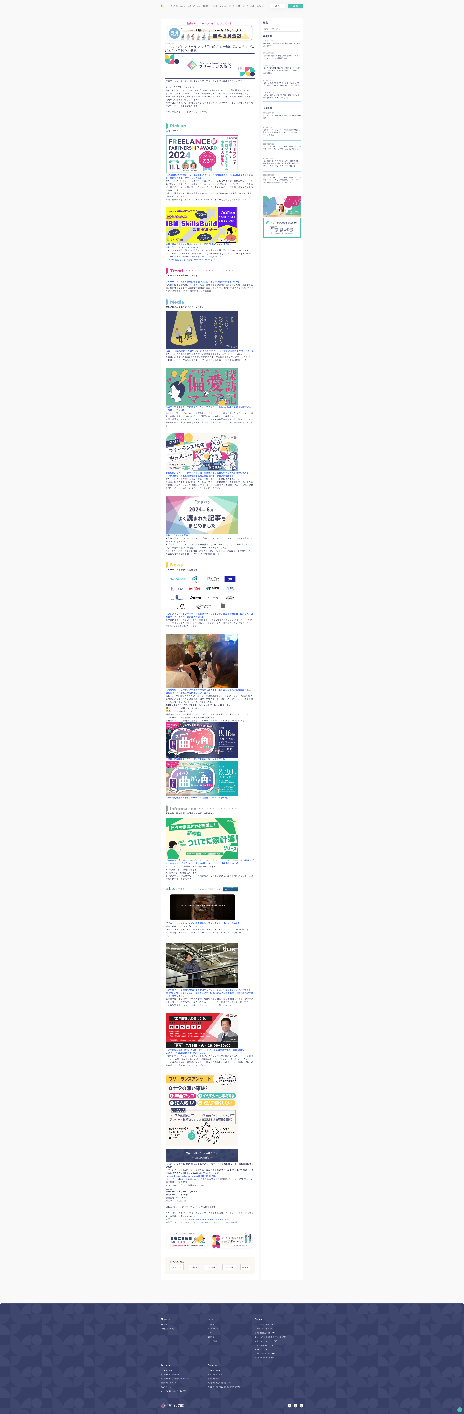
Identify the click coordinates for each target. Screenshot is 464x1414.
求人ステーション (167, 1387)
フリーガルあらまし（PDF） (265, 1345)
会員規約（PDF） (261, 1349)
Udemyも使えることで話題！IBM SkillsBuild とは (190, 260)
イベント (211, 1333)
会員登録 (295, 6)
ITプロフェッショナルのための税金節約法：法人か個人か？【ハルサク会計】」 (204, 923)
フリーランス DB (234, 6)
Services (165, 1365)
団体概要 (206, 6)
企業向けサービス (194, 6)
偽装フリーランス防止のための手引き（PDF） (224, 1387)
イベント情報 (210, 1267)
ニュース (223, 6)
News (211, 1319)
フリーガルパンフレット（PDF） (267, 1341)
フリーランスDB (166, 1370)
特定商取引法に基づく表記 (264, 1357)
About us (165, 1319)
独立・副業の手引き (215, 1375)
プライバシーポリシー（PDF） (266, 1353)
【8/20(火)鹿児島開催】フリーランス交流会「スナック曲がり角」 (197, 798)
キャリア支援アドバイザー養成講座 (173, 1391)
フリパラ (214, 6)
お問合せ (260, 6)
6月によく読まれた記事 (177, 535)
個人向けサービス (177, 6)
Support (259, 1319)
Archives (212, 1365)
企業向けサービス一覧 (168, 1383)
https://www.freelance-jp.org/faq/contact (209, 1219)
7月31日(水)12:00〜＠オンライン (182, 247)
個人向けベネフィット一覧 (170, 1375)
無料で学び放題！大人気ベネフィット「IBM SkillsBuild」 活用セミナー (201, 244)
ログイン (277, 6)
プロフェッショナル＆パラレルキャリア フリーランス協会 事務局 (205, 1222)
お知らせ (245, 1267)
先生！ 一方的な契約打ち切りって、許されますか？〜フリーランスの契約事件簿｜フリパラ (210, 351)
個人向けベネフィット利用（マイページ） (175, 1379)
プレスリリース (176, 1267)
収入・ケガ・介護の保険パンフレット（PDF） (271, 1337)
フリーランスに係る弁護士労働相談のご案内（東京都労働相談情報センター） (203, 282)
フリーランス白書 (248, 6)
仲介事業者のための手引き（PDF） (220, 1383)
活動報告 (194, 1267)
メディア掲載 (228, 1267)
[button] (459, 1409)
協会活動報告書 (213, 1379)
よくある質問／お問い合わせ (265, 1325)
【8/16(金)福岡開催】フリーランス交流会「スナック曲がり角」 (196, 759)
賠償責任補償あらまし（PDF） (266, 1333)
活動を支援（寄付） (168, 1329)
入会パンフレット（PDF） (264, 1329)
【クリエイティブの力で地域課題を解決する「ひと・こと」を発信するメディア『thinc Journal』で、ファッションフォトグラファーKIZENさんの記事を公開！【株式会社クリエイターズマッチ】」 (209, 993)
